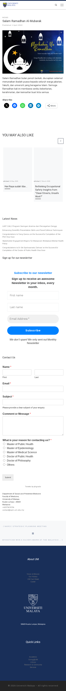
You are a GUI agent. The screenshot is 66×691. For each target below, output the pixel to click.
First (5, 377)
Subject (8, 396)
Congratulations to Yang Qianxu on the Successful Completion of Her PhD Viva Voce (31, 235)
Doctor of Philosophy (19, 460)
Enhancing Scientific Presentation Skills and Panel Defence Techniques (32, 230)
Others (10, 464)
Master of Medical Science (22, 452)
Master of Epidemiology (20, 448)
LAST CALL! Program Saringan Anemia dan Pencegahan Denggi (29, 226)
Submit (8, 477)
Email (7, 383)
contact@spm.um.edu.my (13, 510)
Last (37, 377)
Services (33, 667)
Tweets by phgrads (33, 486)
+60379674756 (8, 507)
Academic (33, 657)
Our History (33, 577)
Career (33, 582)
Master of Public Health (20, 444)
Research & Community (33, 665)
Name (7, 367)
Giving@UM (33, 660)
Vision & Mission (33, 574)
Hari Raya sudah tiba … (16, 186)
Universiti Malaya (25, 685)
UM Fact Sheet (33, 579)
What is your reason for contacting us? (27, 440)
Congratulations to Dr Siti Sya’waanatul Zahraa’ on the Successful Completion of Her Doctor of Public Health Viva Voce (30, 249)
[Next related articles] (61, 141)
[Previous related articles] (55, 141)
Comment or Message (17, 413)
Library (33, 662)
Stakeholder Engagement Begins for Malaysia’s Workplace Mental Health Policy (33, 242)
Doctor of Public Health (20, 456)
